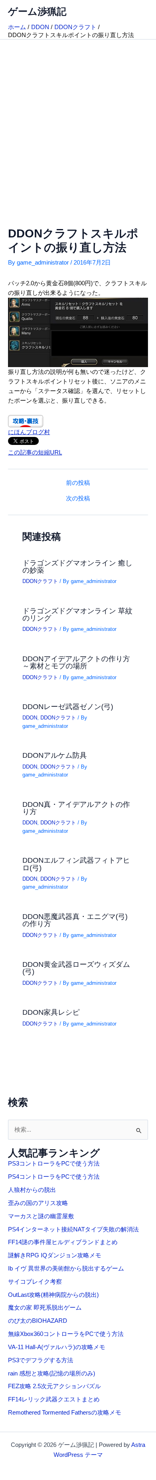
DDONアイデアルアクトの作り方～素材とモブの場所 (76, 662)
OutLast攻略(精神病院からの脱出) (53, 1295)
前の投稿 (78, 483)
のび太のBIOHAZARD (37, 1321)
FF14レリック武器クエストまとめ (54, 1399)
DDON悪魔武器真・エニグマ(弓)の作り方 (75, 920)
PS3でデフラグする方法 (40, 1360)
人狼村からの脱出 (32, 1190)
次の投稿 (78, 499)
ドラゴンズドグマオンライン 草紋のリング (77, 614)
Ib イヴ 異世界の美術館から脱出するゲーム (66, 1268)
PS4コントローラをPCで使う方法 (54, 1177)
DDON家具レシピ (51, 1012)
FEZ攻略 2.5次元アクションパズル (54, 1386)
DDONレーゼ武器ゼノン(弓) (67, 706)
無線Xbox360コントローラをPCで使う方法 (66, 1334)
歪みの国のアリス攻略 (38, 1203)
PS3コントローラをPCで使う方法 (54, 1163)
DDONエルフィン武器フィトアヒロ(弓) (76, 863)
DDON (29, 718)
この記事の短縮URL (35, 452)
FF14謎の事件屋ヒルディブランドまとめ (63, 1242)
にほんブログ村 (29, 432)
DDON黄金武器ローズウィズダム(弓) (76, 968)
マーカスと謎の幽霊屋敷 (41, 1216)
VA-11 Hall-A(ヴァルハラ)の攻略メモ (56, 1347)
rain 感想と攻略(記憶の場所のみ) (51, 1373)
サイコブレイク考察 (35, 1281)
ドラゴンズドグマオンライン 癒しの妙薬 (77, 566)
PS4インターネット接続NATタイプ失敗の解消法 (73, 1229)
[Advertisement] (78, 121)
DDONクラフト (40, 581)
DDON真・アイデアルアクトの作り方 (76, 808)
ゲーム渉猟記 (37, 11)
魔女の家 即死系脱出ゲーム (45, 1307)
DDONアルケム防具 (54, 755)
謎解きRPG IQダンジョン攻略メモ (54, 1255)
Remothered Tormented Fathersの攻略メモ (64, 1412)
